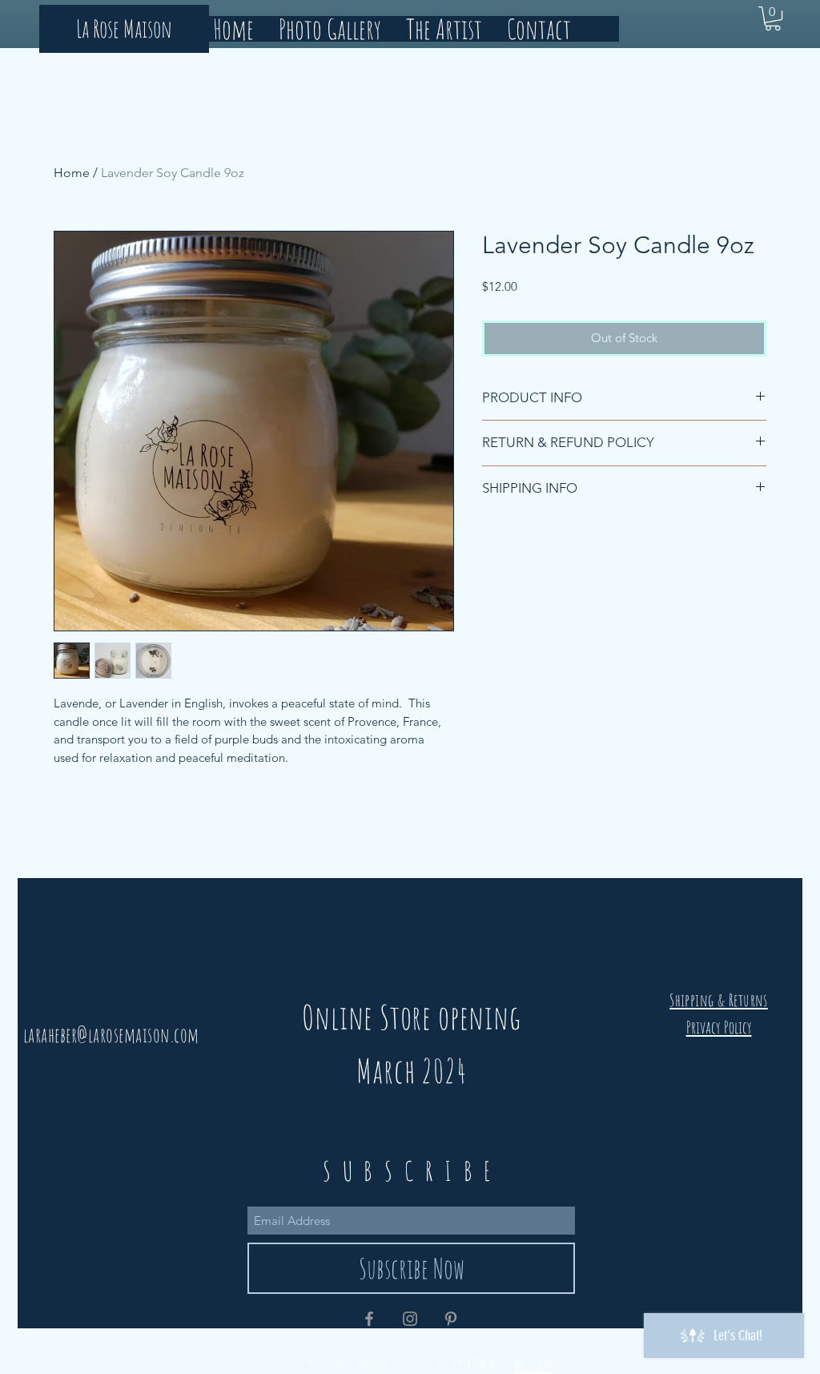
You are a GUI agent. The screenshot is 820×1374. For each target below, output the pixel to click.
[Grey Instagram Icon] (410, 1318)
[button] (772, 18)
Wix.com (533, 1363)
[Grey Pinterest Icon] (450, 1318)
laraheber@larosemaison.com (111, 1034)
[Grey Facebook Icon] (369, 1318)
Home (72, 172)
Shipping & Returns (718, 999)
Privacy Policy (719, 1027)
